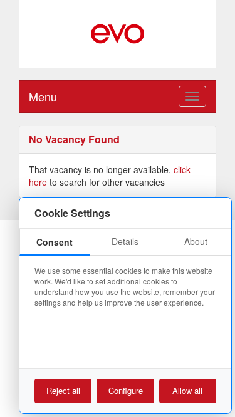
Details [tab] (125, 241)
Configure (125, 390)
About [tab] (195, 241)
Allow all (187, 390)
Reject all (63, 390)
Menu (43, 96)
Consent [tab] (54, 242)
